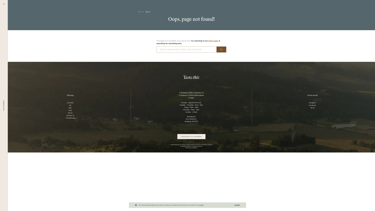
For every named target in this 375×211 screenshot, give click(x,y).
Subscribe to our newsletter (191, 136)
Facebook (312, 105)
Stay (70, 110)
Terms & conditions (191, 148)
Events (70, 113)
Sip (70, 105)
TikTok (312, 108)
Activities (70, 103)
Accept (237, 205)
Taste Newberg (4, 105)
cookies (201, 205)
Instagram (312, 103)
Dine (70, 108)
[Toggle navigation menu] (4, 4)
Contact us (70, 115)
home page (213, 41)
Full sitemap (70, 118)
